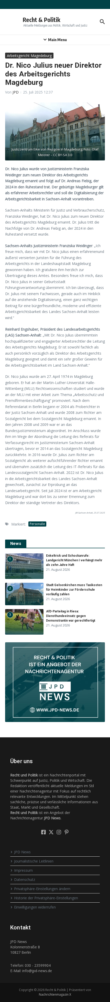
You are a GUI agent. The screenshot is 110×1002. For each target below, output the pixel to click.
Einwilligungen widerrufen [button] (35, 907)
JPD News (22, 851)
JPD (16, 92)
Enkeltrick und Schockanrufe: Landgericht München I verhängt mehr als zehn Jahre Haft (74, 560)
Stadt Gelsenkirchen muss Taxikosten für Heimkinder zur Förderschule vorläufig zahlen (74, 589)
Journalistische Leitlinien (33, 861)
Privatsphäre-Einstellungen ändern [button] (42, 888)
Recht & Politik (41, 19)
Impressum (23, 870)
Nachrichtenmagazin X (55, 994)
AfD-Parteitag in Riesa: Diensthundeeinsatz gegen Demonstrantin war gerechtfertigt (70, 616)
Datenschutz (24, 879)
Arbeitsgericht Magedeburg (29, 55)
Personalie (37, 524)
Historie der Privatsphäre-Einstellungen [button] (46, 897)
